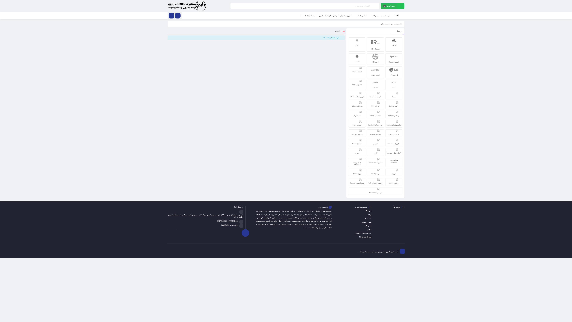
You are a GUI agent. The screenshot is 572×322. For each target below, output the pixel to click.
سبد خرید (368, 218)
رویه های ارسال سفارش (363, 233)
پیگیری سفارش (366, 222)
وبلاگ (369, 214)
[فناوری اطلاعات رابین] (187, 6)
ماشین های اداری (392, 24)
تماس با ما (368, 226)
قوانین (369, 229)
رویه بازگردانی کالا (365, 237)
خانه (400, 24)
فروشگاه (368, 211)
